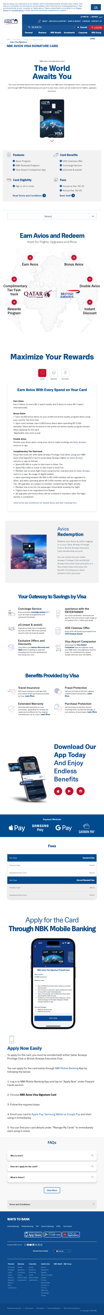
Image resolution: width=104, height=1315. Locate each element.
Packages (11, 1270)
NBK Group (96, 32)
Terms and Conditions (19, 1204)
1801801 (94, 17)
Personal (29, 32)
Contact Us (96, 21)
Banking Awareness (14, 1308)
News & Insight (74, 21)
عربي (101, 17)
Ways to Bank (22, 1277)
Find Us (85, 17)
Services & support (57, 21)
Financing (21, 1272)
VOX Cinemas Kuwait (73, 634)
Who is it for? (16, 1155)
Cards (10, 1275)
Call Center (67, 1226)
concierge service (38, 612)
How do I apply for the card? (23, 1166)
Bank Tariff (65, 195)
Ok (96, 7)
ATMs (58, 1226)
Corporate (82, 32)
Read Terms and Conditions (27, 195)
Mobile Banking (27, 1226)
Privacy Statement (54, 1308)
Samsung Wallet (53, 1114)
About (45, 21)
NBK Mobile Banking (66, 1068)
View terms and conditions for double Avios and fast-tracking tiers (45, 503)
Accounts (11, 1267)
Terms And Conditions (72, 1308)
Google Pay (74, 1114)
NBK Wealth (56, 32)
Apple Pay (37, 1114)
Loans (10, 1272)
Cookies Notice (18, 10)
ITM (37, 1226)
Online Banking (13, 1226)
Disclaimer (40, 1308)
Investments (69, 32)
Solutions (21, 1270)
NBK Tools (44, 1290)
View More (52, 1190)
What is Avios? (17, 1177)
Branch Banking (47, 1226)
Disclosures (29, 1308)
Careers (86, 21)
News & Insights (47, 1275)
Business (42, 32)
